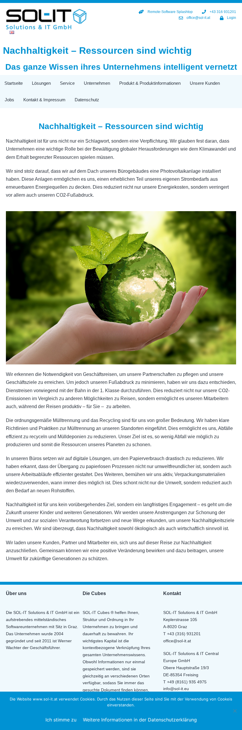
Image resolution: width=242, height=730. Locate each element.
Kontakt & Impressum (44, 99)
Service (67, 83)
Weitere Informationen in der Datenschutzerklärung (140, 720)
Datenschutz (87, 99)
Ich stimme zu (60, 720)
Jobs (9, 99)
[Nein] (235, 711)
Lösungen (41, 83)
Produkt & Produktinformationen (150, 83)
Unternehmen (97, 83)
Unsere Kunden (205, 83)
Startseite (13, 83)
